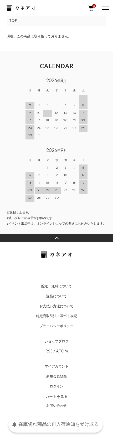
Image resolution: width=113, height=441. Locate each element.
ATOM (62, 351)
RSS (49, 351)
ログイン (56, 386)
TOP (13, 20)
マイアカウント (57, 366)
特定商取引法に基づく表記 (56, 316)
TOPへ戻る (56, 238)
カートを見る (56, 396)
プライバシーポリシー (56, 326)
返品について (56, 296)
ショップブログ (57, 341)
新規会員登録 (56, 376)
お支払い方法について (56, 306)
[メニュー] (105, 8)
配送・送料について (56, 286)
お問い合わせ (56, 406)
